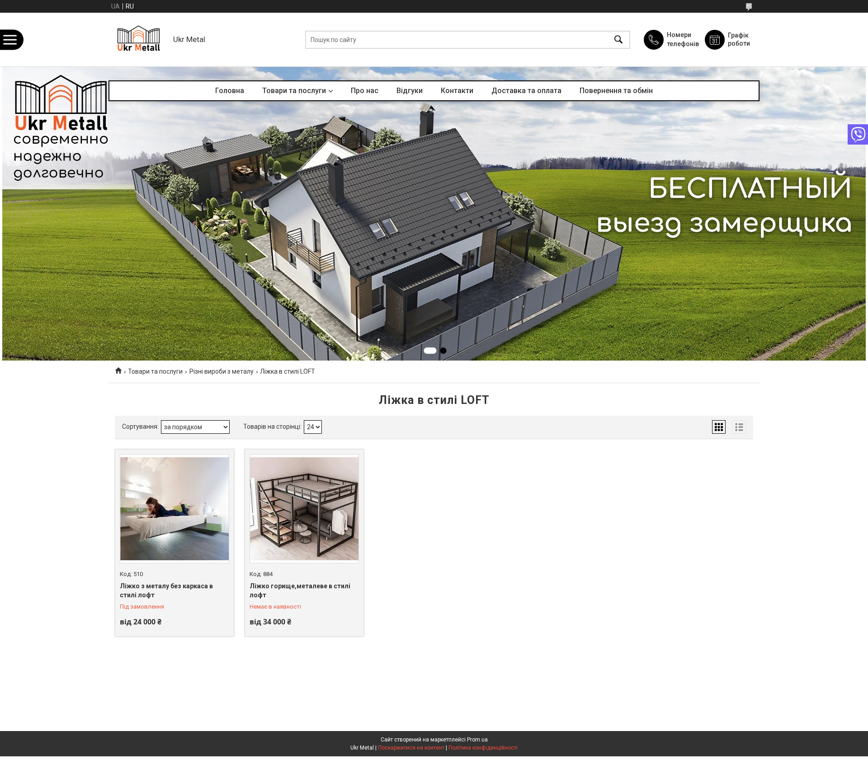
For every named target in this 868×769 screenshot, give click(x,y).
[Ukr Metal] (138, 39)
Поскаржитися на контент (411, 748)
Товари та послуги (294, 90)
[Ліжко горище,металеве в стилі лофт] (304, 508)
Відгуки (409, 90)
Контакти (457, 90)
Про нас (364, 90)
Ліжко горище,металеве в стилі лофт (300, 590)
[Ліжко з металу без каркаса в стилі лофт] (174, 508)
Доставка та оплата (526, 90)
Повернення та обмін (616, 90)
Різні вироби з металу (221, 371)
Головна (229, 90)
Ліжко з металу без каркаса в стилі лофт (166, 590)
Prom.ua (477, 739)
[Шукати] (618, 39)
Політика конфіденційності (483, 748)
